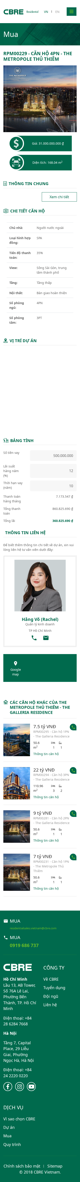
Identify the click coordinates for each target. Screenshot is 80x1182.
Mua (7, 1135)
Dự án (9, 1127)
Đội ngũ (50, 996)
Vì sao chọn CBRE (19, 1118)
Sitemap (54, 1166)
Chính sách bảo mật (22, 1166)
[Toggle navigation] (71, 11)
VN (46, 12)
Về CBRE (51, 979)
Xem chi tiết (59, 196)
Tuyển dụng (54, 987)
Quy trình (12, 1144)
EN (57, 12)
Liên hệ (50, 1004)
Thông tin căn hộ (46, 754)
